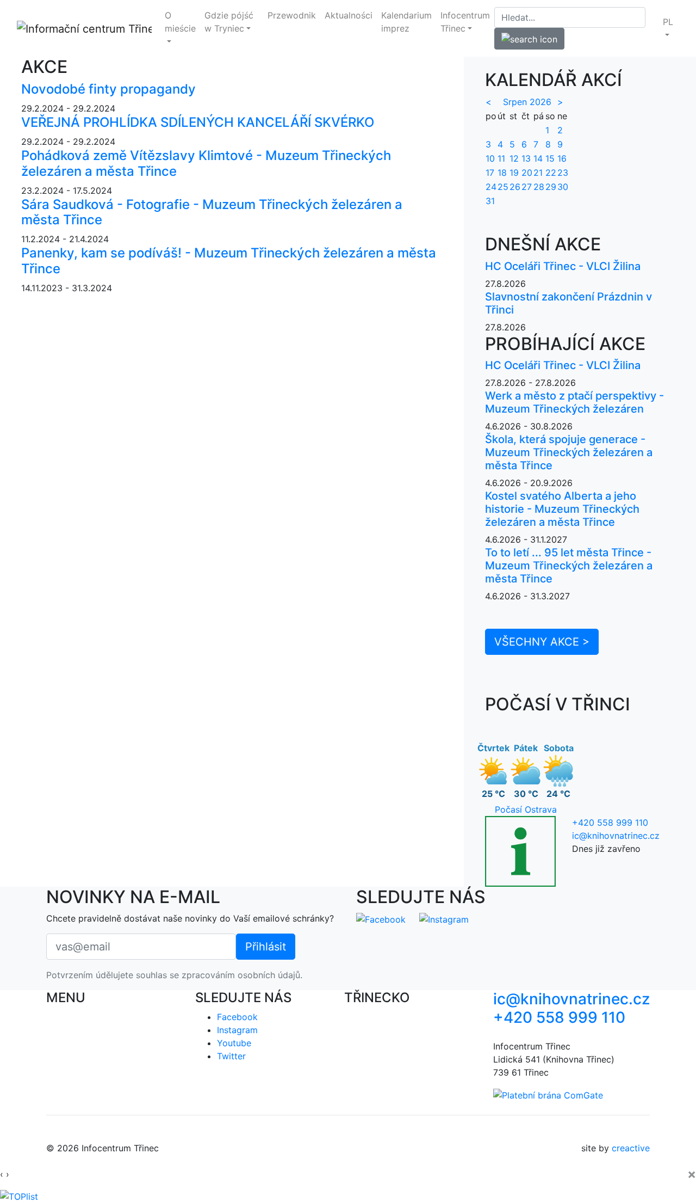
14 (538, 158)
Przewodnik (292, 15)
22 (550, 172)
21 (538, 172)
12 (514, 158)
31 (490, 200)
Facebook (237, 1016)
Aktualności (348, 15)
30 (562, 186)
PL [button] (668, 21)
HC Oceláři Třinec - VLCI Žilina (563, 266)
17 (490, 172)
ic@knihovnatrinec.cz (616, 835)
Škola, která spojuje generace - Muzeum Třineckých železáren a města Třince (568, 452)
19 (514, 172)
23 (562, 172)
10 (490, 158)
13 (526, 158)
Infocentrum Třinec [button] (465, 22)
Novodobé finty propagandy (108, 89)
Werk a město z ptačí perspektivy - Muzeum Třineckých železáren (574, 402)
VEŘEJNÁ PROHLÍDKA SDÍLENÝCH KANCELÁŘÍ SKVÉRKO (197, 122)
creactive (631, 1148)
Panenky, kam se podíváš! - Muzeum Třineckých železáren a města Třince (228, 261)
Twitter (231, 1056)
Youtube (234, 1043)
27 (526, 186)
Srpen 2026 (527, 101)
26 (514, 186)
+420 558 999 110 (610, 822)
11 (501, 158)
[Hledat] (529, 39)
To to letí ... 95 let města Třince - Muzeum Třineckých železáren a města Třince (568, 565)
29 (550, 186)
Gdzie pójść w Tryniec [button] (228, 22)
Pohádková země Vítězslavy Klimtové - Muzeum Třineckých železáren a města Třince (206, 163)
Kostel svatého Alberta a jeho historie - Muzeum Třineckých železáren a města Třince (562, 509)
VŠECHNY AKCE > (541, 641)
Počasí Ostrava (526, 809)
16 (562, 158)
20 (526, 172)
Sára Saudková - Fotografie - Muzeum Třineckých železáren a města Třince (211, 212)
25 (503, 186)
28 (538, 186)
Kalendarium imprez (406, 22)
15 (550, 158)
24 (491, 186)
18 (502, 172)
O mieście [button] (180, 22)
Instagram (237, 1029)
